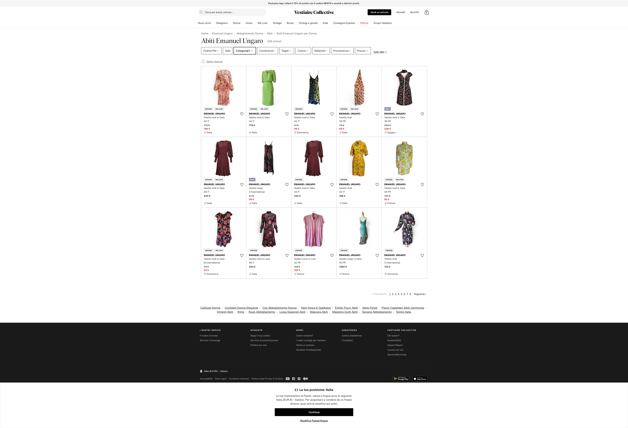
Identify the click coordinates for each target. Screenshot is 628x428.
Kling (240, 312)
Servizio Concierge (210, 340)
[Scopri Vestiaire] (394, 23)
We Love (263, 23)
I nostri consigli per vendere (311, 340)
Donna (236, 23)
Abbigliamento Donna (249, 33)
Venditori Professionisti (308, 350)
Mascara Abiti (319, 312)
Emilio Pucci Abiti (346, 308)
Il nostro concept (209, 335)
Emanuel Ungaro (222, 33)
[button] (426, 12)
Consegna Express (344, 23)
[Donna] (243, 23)
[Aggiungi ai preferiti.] (242, 114)
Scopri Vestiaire (383, 23)
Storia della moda (396, 354)
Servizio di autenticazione (264, 340)
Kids (325, 23)
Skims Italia (403, 312)
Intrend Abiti (225, 312)
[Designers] (230, 23)
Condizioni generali (239, 378)
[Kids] (330, 23)
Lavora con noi (395, 350)
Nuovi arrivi (204, 23)
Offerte (364, 23)
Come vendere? (304, 335)
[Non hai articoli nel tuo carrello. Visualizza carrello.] (426, 12)
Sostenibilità (394, 340)
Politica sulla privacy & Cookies (267, 378)
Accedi (400, 12)
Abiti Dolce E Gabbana (316, 308)
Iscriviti (414, 12)
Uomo (249, 23)
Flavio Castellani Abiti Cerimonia (403, 308)
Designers (222, 23)
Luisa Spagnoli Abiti (292, 312)
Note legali (220, 378)
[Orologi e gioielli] (320, 23)
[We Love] (270, 23)
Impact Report (395, 345)
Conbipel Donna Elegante (241, 308)
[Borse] (296, 23)
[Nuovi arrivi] (213, 23)
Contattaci (347, 340)
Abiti (270, 33)
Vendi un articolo (379, 12)
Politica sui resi (258, 345)
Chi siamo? (393, 335)
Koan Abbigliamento (262, 312)
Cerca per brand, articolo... (219, 12)
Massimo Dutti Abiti (345, 312)
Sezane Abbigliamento (377, 312)
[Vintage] (284, 23)
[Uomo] (255, 23)
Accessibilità (206, 378)
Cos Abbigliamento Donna (279, 308)
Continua (314, 412)
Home (204, 33)
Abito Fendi (369, 308)
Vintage (277, 23)
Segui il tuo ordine (260, 335)
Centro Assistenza (352, 335)
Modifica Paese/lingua (314, 421)
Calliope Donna (210, 308)
